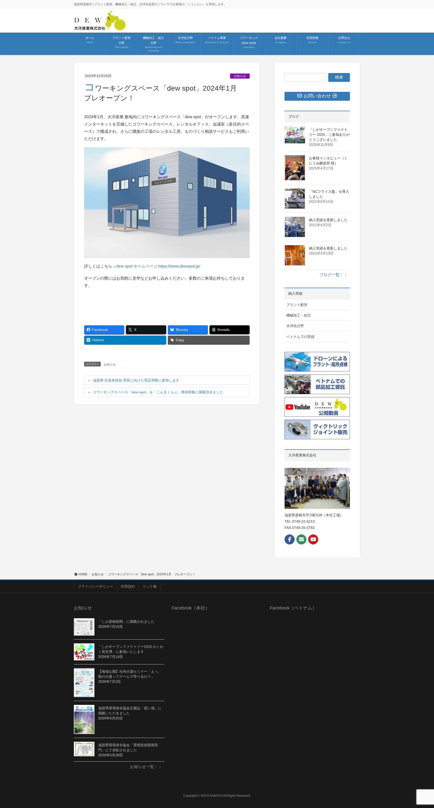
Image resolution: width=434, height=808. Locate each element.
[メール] (301, 539)
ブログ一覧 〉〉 (334, 275)
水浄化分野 (295, 326)
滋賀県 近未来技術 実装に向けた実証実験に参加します (136, 380)
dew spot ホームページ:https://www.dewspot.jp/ (158, 266)
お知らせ (240, 76)
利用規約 (128, 586)
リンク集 (150, 586)
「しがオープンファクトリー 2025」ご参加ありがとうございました (329, 135)
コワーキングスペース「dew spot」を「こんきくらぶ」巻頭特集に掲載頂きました (158, 392)
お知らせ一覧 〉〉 (146, 767)
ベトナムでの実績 (300, 337)
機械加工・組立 (298, 315)
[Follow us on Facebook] (290, 539)
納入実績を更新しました (328, 220)
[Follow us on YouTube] (313, 539)
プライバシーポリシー (95, 586)
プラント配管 (296, 305)
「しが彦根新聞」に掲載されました (126, 621)
